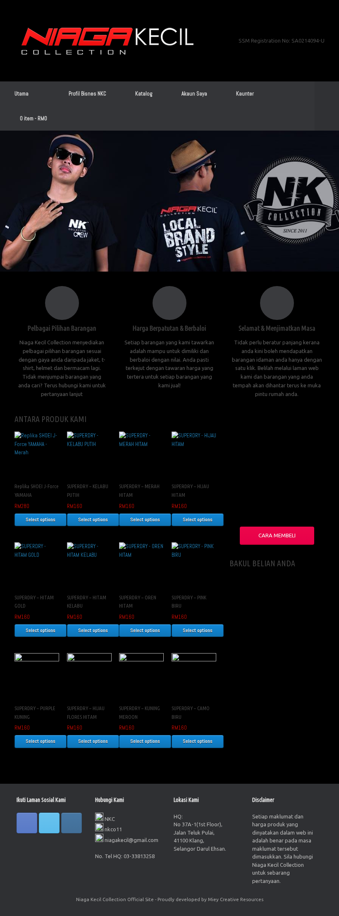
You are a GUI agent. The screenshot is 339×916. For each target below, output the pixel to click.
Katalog (144, 93)
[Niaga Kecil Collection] (107, 41)
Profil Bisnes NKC (87, 93)
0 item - (33, 118)
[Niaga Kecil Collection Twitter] (49, 823)
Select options (40, 519)
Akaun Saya (194, 93)
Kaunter (245, 93)
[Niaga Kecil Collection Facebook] (27, 823)
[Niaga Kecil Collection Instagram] (71, 823)
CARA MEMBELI (277, 535)
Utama (21, 93)
